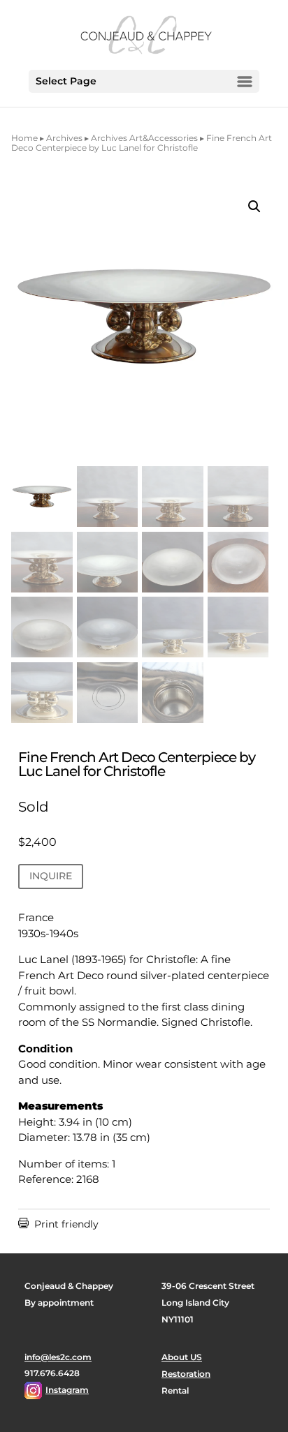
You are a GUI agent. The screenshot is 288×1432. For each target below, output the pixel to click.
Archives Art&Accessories (144, 138)
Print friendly (58, 1224)
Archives (64, 138)
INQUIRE (50, 876)
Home (24, 138)
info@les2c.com (58, 1357)
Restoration (185, 1373)
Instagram (67, 1390)
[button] (254, 206)
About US (181, 1357)
